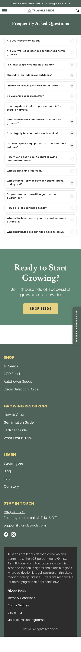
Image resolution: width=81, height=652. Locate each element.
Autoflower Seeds (18, 381)
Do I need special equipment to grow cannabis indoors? (36, 145)
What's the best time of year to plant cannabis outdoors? (36, 219)
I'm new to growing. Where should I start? (33, 85)
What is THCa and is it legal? (24, 170)
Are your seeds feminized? (23, 40)
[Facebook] (6, 535)
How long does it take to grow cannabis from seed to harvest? (35, 108)
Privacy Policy (17, 591)
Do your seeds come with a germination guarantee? (32, 196)
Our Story (11, 486)
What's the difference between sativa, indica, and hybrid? (35, 182)
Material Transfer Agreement (27, 620)
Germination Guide (19, 422)
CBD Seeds (12, 374)
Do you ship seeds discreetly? (25, 96)
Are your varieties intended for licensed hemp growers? (36, 52)
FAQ (7, 479)
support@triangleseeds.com (25, 525)
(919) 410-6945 (14, 512)
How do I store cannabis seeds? (27, 207)
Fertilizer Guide (15, 430)
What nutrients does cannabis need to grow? (35, 231)
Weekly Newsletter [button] (76, 326)
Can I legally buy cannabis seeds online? (32, 133)
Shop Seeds (40, 308)
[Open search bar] (77, 10)
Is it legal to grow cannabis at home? (30, 64)
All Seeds (11, 366)
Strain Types (14, 463)
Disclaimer (15, 613)
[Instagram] (13, 535)
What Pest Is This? (18, 438)
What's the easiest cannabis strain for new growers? (34, 121)
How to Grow (14, 415)
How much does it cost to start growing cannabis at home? (32, 158)
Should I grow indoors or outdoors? (29, 75)
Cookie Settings (19, 605)
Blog (7, 471)
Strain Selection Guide (21, 389)
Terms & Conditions (21, 598)
